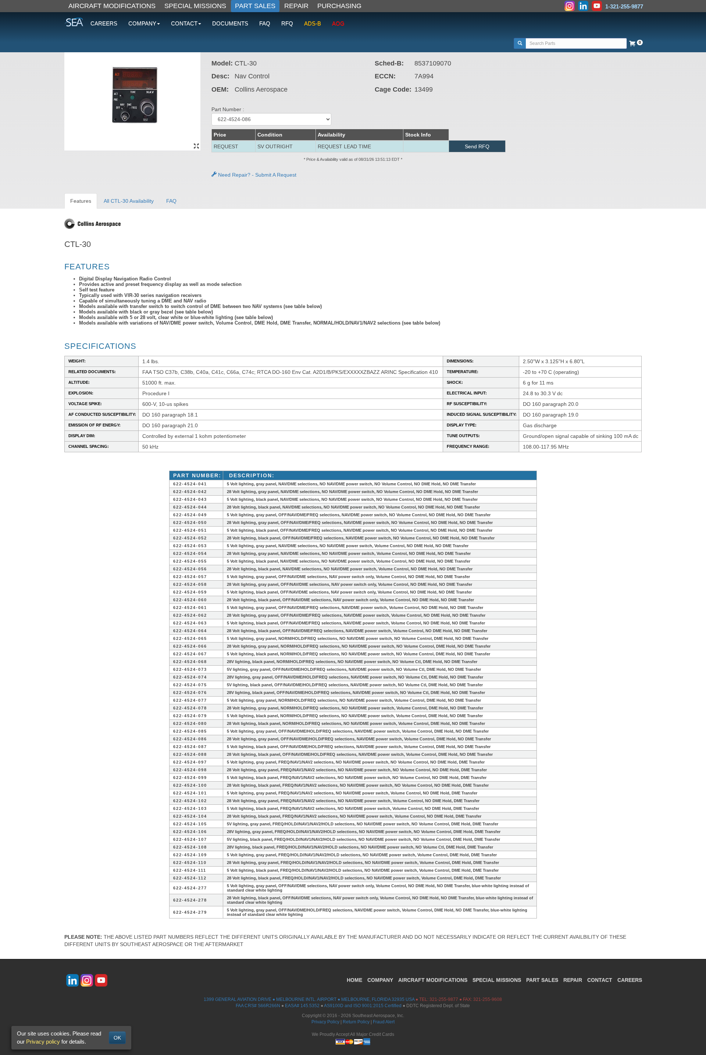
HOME (354, 980)
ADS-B (312, 23)
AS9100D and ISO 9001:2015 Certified (363, 1005)
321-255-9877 (443, 999)
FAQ (264, 23)
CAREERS (103, 23)
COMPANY (380, 980)
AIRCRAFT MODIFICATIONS (112, 6)
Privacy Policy (325, 1021)
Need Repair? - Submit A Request (256, 175)
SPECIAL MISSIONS (195, 6)
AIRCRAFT (432, 980)
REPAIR (296, 6)
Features (80, 201)
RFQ (287, 23)
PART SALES (255, 6)
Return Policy (356, 1021)
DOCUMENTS (230, 23)
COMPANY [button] (142, 23)
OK (117, 1038)
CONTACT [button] (184, 23)
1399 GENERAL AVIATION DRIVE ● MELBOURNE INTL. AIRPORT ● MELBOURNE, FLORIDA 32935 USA (309, 999)
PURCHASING (339, 6)
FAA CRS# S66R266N (258, 1005)
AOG (338, 23)
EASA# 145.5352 (302, 1005)
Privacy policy (43, 1041)
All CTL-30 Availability (129, 201)
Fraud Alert (384, 1021)
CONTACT (599, 980)
